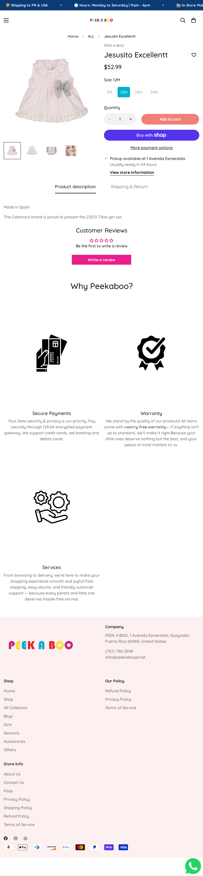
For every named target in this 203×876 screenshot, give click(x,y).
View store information (132, 172)
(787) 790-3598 (119, 651)
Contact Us (14, 782)
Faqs (8, 790)
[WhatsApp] (25, 838)
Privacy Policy (118, 699)
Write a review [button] (101, 259)
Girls (8, 724)
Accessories (14, 741)
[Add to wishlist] (193, 55)
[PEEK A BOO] (102, 20)
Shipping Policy (18, 807)
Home (73, 36)
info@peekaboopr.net (125, 657)
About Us (12, 774)
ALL (91, 36)
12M (125, 94)
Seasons (11, 732)
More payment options (151, 147)
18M (140, 94)
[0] (193, 20)
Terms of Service (120, 707)
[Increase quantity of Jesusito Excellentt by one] (131, 119)
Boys (8, 716)
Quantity (112, 107)
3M (111, 94)
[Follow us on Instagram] (16, 838)
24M (155, 94)
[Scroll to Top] (193, 849)
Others (10, 749)
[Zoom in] (88, 53)
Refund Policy (118, 690)
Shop (8, 699)
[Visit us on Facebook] (6, 838)
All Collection (15, 707)
